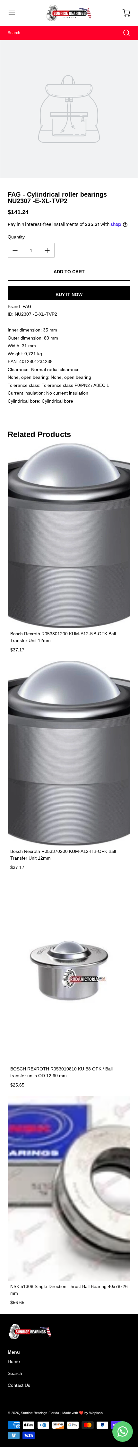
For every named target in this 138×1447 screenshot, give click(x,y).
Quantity (16, 236)
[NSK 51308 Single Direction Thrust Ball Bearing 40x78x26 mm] (69, 1188)
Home (14, 1361)
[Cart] (123, 13)
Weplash (96, 1413)
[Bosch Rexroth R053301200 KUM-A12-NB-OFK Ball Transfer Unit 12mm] (69, 535)
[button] (15, 13)
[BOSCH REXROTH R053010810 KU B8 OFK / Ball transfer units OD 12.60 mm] (69, 971)
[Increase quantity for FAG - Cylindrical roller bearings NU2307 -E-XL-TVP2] (47, 250)
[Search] (123, 33)
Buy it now (69, 294)
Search (15, 1373)
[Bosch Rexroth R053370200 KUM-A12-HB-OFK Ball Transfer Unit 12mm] (69, 753)
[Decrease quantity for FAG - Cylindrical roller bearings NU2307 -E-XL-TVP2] (15, 250)
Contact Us (19, 1385)
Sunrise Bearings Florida (40, 1413)
